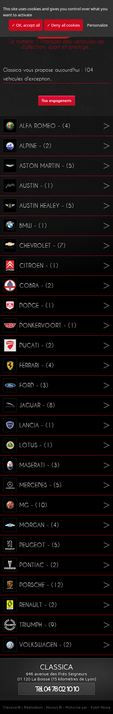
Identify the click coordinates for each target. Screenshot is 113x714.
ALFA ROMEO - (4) (44, 125)
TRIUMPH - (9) (37, 624)
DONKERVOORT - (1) (47, 325)
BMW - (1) (33, 225)
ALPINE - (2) (35, 145)
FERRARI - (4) (36, 365)
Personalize (97, 25)
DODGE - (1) (36, 305)
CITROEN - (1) (38, 265)
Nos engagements (56, 101)
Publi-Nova (100, 707)
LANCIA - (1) (36, 425)
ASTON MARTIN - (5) (46, 165)
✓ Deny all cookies (63, 25)
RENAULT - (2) (38, 605)
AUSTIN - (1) (36, 185)
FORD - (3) (33, 385)
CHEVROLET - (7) (42, 245)
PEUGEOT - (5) (39, 545)
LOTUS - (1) (35, 445)
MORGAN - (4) (39, 525)
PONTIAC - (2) (38, 565)
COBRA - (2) (36, 285)
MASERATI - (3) (39, 465)
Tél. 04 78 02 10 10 (56, 689)
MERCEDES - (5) (40, 485)
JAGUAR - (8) (37, 405)
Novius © (54, 707)
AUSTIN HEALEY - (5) (46, 205)
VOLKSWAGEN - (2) (45, 644)
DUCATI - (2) (36, 345)
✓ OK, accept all (26, 25)
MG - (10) (33, 505)
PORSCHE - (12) (41, 585)
